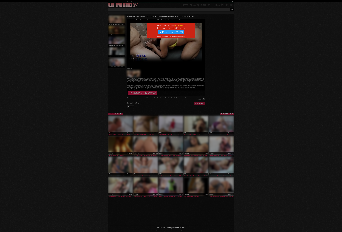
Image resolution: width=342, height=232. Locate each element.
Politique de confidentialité (181, 36)
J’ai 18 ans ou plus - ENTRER (171, 32)
